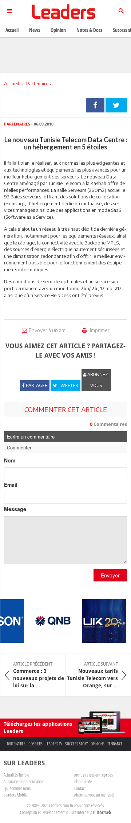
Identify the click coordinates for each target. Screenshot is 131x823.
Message (15, 509)
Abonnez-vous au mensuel (94, 794)
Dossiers (35, 744)
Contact (80, 788)
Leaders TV (53, 744)
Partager (95, 105)
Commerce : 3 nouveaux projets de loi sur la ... (38, 675)
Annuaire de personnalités (24, 781)
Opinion (58, 29)
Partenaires (38, 83)
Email (10, 484)
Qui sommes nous (17, 788)
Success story (76, 744)
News (34, 29)
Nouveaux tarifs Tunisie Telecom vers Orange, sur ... (92, 675)
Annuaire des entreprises (93, 774)
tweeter (116, 105)
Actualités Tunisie (16, 774)
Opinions (97, 744)
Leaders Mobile (15, 794)
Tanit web (103, 812)
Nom (9, 460)
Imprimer (99, 330)
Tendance (115, 744)
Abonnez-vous (98, 380)
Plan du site (83, 781)
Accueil (11, 83)
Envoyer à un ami (48, 330)
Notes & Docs (89, 29)
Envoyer (110, 575)
